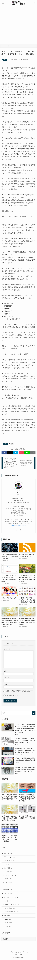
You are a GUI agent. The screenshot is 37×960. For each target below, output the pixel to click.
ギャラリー (6, 952)
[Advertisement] (18, 25)
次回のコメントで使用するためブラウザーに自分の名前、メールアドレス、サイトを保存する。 (19, 691)
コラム (5, 59)
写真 (7, 915)
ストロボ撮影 (9, 908)
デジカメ (8, 879)
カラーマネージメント (11, 904)
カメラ (7, 901)
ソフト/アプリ (9, 860)
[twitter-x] (20, 529)
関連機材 (8, 889)
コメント (7, 649)
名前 (6, 671)
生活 (7, 864)
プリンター (8, 882)
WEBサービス (9, 857)
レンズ (7, 886)
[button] (4, 452)
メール (6, 677)
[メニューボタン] (3, 3)
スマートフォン (10, 875)
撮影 (12, 444)
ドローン (8, 893)
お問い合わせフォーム (15, 952)
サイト (5, 684)
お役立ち (8, 853)
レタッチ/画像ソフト (11, 911)
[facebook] (17, 529)
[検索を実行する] (33, 713)
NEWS (7, 919)
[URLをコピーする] (32, 452)
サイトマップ (18, 954)
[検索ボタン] (34, 3)
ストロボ (8, 871)
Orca (18, 493)
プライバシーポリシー (28, 952)
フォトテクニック (11, 897)
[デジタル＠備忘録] (18, 3)
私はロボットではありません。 (13, 695)
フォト (7, 926)
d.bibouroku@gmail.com (18, 525)
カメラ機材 (9, 868)
